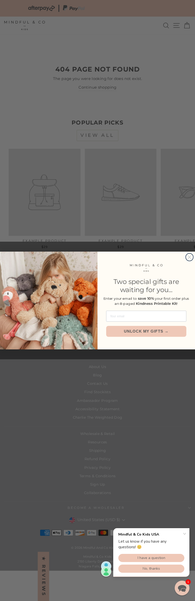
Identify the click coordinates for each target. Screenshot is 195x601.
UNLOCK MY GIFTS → (146, 331)
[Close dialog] (189, 257)
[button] (182, 588)
